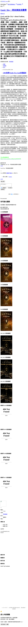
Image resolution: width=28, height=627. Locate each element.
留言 (11, 173)
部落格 (4, 65)
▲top (2, 179)
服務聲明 (14, 608)
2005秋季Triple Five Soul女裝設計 (14, 73)
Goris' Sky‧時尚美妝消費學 (14, 10)
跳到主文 (3, 13)
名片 (4, 67)
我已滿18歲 (3, 624)
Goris (2, 165)
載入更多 (2, 181)
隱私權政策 (23, 607)
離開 (7, 624)
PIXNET (6, 607)
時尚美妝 (11, 61)
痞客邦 (8, 173)
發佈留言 (2, 189)
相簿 (4, 64)
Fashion (10, 176)
